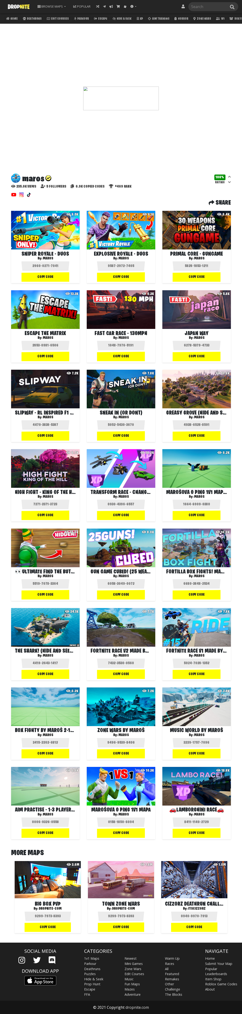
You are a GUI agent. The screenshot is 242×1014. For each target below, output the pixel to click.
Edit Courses (60, 18)
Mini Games (134, 963)
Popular (211, 969)
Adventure (133, 994)
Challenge (172, 989)
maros (48, 258)
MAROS (199, 258)
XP (141, 18)
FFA (87, 994)
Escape (102, 18)
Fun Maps (132, 984)
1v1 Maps (91, 958)
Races (169, 963)
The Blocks (173, 994)
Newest (131, 958)
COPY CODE (45, 277)
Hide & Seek (123, 18)
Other (169, 984)
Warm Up (172, 958)
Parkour (83, 18)
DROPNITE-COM (50, 909)
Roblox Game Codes (221, 984)
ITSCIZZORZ (197, 909)
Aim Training (160, 18)
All (167, 969)
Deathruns (34, 18)
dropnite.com (137, 1007)
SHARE (222, 203)
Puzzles (90, 974)
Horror (182, 18)
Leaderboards (216, 974)
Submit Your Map (218, 963)
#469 (122, 187)
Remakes (172, 979)
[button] (133, 6)
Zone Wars (203, 18)
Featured (172, 974)
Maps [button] (52, 6)
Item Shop (213, 979)
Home (14, 18)
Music (129, 979)
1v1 (222, 18)
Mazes (130, 989)
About (210, 989)
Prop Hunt (92, 984)
